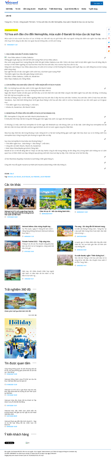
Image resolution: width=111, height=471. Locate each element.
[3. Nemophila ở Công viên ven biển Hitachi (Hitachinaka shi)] (26, 116)
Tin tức (17, 9)
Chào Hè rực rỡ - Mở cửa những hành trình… (55, 211)
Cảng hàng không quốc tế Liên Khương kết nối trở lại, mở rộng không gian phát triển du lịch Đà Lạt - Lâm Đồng (20, 370)
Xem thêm (31, 315)
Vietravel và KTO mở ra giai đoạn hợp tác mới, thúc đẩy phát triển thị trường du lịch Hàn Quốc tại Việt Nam (19, 213)
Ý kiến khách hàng (55, 9)
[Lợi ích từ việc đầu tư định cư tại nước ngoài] (12, 275)
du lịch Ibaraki (25, 177)
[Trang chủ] (12, 2)
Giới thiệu (9, 9)
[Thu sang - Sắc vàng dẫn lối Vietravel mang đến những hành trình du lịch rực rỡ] (65, 231)
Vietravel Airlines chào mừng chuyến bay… (36, 226)
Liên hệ (8, 16)
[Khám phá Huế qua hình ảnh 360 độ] (21, 305)
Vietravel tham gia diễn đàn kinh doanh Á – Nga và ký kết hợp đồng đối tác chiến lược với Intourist (20, 423)
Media (84, 9)
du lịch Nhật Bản (45, 177)
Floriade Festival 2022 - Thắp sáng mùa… (36, 241)
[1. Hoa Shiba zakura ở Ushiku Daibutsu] (19, 57)
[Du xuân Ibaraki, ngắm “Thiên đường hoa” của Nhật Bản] (65, 260)
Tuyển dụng (93, 9)
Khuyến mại (42, 9)
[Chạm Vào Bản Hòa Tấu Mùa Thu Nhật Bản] (90, 199)
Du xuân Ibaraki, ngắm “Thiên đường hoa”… (90, 255)
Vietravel (10, 177)
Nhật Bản (69, 127)
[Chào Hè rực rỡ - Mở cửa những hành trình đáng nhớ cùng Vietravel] (55, 199)
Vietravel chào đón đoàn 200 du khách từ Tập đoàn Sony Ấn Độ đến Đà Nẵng (20, 401)
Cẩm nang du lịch (29, 9)
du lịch (46, 127)
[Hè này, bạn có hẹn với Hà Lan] (65, 246)
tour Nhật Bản (35, 177)
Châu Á (11, 174)
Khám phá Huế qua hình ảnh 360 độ (18, 311)
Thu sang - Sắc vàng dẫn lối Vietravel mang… (90, 226)
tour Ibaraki (17, 177)
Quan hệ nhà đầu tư (71, 9)
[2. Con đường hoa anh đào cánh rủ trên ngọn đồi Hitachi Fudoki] (28, 88)
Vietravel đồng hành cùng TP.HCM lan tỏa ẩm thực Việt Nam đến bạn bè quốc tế (20, 380)
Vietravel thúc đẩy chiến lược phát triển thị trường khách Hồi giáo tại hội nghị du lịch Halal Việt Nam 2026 (20, 412)
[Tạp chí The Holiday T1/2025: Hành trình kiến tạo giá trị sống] (20, 338)
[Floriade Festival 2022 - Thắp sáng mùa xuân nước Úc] (12, 246)
